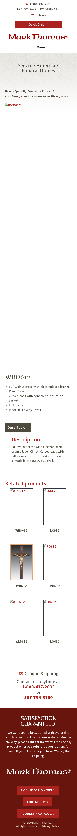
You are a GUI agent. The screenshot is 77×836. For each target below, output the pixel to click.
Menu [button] (41, 47)
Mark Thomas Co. (38, 37)
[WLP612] (21, 618)
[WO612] (21, 562)
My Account (48, 9)
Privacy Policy (50, 826)
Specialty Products (27, 91)
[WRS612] (21, 506)
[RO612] (54, 562)
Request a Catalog (36, 814)
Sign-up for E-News (36, 790)
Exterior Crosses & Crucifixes (39, 96)
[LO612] (54, 618)
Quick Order (37, 24)
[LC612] (54, 506)
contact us (36, 742)
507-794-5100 (26, 9)
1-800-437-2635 (40, 4)
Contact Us (36, 802)
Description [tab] (17, 427)
